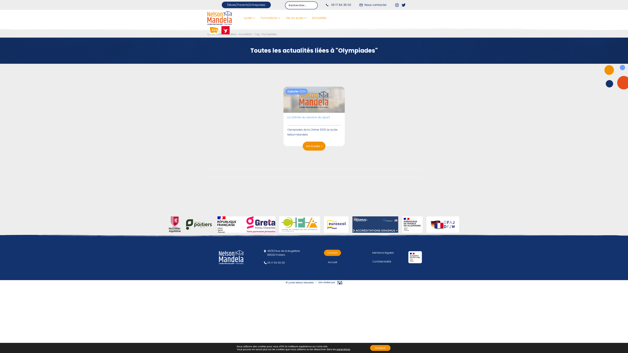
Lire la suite (313, 146)
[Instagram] (397, 5)
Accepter (380, 348)
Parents (242, 5)
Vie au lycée (294, 18)
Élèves (231, 5)
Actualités (319, 18)
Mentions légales (383, 253)
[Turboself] (225, 30)
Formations (269, 18)
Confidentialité (381, 261)
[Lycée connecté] (214, 30)
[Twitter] (404, 5)
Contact (332, 253)
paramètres (343, 349)
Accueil (332, 262)
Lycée (248, 18)
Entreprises (257, 5)
